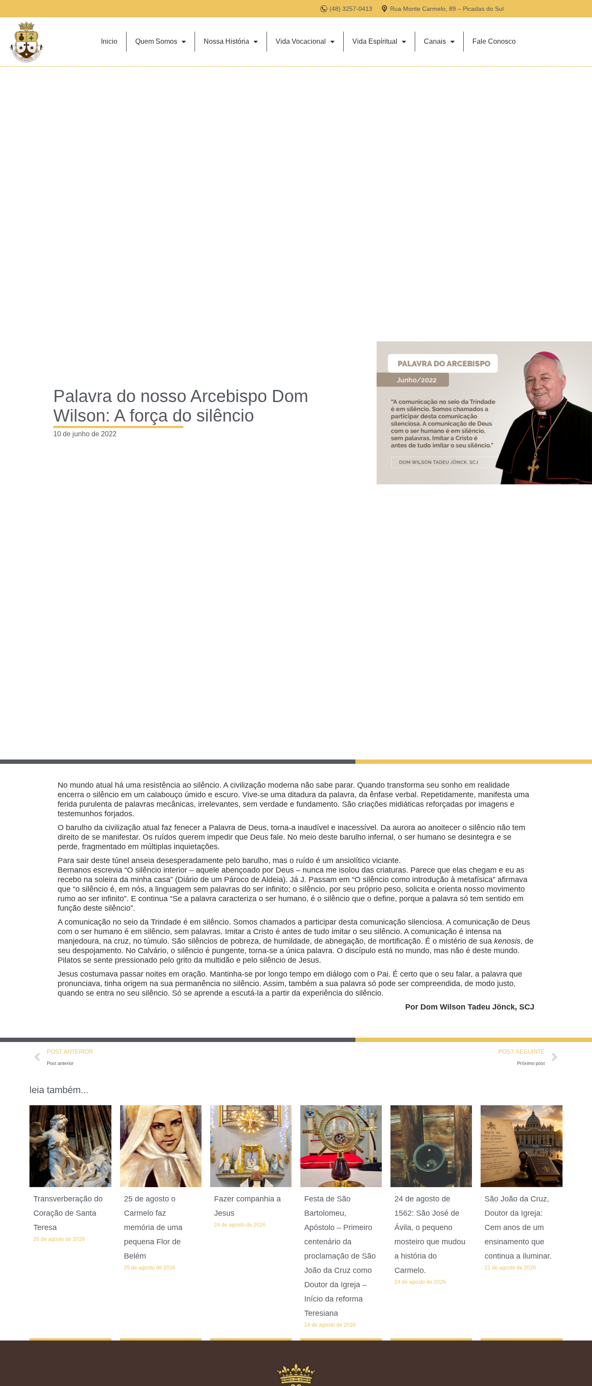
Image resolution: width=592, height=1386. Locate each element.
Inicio (109, 41)
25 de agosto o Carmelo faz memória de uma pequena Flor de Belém (153, 1227)
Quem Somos (156, 41)
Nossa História (226, 41)
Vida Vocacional (301, 41)
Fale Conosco (494, 41)
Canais (435, 41)
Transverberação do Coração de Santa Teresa (68, 1213)
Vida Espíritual (374, 41)
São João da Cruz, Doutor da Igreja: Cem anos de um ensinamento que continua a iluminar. (518, 1227)
